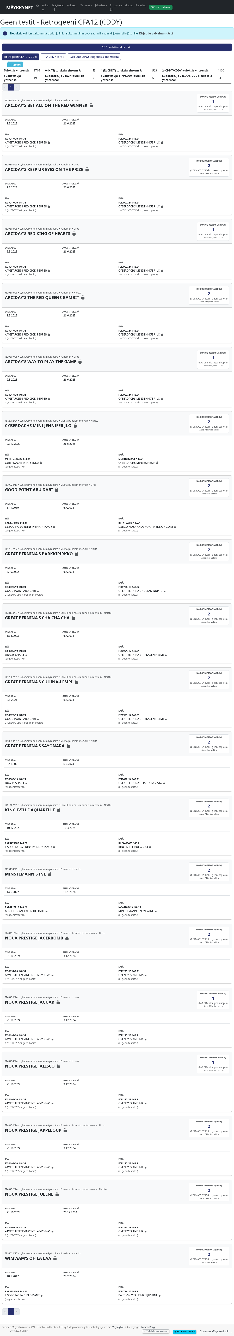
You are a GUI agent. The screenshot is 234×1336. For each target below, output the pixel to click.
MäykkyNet (19, 7)
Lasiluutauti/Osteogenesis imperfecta (94, 57)
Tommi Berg (148, 1327)
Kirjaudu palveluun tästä (156, 33)
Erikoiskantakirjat (121, 5)
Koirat (46, 5)
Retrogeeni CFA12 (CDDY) (20, 57)
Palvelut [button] (141, 5)
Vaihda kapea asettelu (156, 1331)
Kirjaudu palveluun (162, 7)
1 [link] (11, 87)
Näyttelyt (58, 5)
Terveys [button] (85, 5)
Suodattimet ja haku (119, 47)
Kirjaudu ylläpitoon (185, 1331)
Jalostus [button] (100, 5)
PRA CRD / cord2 (53, 57)
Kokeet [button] (71, 5)
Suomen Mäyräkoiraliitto (216, 1331)
